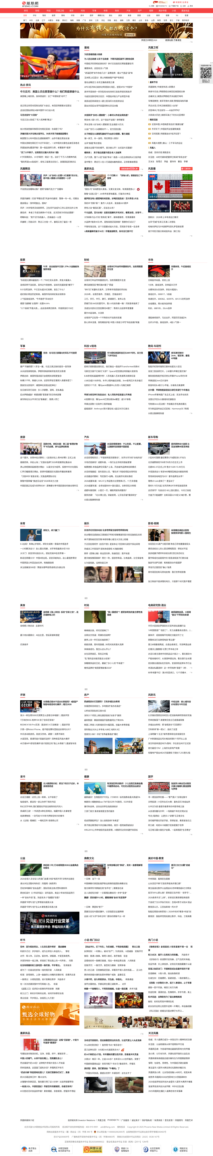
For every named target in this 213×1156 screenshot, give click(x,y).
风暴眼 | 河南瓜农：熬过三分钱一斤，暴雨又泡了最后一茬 (46, 222)
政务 (117, 10)
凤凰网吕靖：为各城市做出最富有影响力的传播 (169, 1049)
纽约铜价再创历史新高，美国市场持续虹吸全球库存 (43, 294)
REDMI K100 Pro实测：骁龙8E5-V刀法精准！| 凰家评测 (45, 724)
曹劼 (180, 161)
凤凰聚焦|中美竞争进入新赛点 (161, 87)
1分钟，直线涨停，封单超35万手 (162, 284)
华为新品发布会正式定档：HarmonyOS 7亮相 (168, 408)
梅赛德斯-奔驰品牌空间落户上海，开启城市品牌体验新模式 (110, 467)
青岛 (146, 20)
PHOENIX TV (162, 6)
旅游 (120, 15)
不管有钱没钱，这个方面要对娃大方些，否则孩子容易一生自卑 (111, 227)
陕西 (159, 20)
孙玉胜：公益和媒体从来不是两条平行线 (166, 1044)
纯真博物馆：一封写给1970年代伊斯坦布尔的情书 (42, 815)
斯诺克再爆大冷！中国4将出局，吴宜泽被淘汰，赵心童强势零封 (48, 558)
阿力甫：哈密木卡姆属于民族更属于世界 (166, 825)
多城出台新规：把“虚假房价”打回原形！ (165, 724)
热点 (22, 85)
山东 (140, 20)
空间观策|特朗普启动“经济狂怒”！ (167, 133)
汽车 (128, 10)
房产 (140, 10)
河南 (109, 20)
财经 (37, 10)
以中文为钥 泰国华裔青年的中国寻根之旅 (166, 806)
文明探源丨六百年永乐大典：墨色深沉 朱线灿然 (169, 801)
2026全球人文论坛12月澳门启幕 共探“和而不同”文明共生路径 (47, 878)
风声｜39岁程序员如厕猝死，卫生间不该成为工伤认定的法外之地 (49, 207)
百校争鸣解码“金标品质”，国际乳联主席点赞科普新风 (43, 888)
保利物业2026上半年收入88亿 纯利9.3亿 (102, 729)
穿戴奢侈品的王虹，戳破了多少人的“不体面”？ (104, 663)
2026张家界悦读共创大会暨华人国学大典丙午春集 (170, 1081)
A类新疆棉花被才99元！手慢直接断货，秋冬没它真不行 (108, 231)
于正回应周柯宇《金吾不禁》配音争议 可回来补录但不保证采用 (112, 544)
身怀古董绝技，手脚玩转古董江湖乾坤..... (102, 984)
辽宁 (43, 20)
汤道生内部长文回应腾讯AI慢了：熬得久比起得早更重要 (108, 308)
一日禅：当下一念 (92, 878)
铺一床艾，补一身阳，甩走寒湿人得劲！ (102, 138)
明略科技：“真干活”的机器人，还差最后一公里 (40, 217)
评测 (72, 15)
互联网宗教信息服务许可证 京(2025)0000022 (84, 1141)
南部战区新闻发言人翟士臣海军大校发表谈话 (104, 101)
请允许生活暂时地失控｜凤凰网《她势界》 (39, 883)
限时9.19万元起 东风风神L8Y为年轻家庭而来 (167, 485)
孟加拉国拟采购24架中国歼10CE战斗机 (37, 110)
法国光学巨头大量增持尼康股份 (162, 399)
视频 (151, 10)
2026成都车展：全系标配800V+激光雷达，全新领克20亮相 (110, 485)
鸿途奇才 (61, 979)
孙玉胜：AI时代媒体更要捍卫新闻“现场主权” (167, 157)
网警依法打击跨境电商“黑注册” (161, 639)
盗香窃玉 (121, 974)
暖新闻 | (88, 152)
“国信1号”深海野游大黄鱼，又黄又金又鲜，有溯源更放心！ (110, 189)
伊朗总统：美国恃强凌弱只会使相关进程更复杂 (41, 376)
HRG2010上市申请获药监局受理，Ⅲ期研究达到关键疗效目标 (111, 830)
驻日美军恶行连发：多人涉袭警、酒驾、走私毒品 (42, 390)
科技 (49, 10)
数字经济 (185, 20)
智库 (44, 15)
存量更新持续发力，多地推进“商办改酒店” (102, 706)
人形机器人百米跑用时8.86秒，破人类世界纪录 (170, 74)
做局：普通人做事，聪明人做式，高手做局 (103, 956)
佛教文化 (101, 15)
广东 (84, 20)
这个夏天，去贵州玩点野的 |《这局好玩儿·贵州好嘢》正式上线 (48, 457)
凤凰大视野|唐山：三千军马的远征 (167, 143)
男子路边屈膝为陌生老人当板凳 (107, 152)
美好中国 (163, 10)
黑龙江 (64, 20)
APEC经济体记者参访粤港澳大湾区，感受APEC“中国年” (108, 87)
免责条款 (158, 1120)
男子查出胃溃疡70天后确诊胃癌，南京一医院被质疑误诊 (109, 825)
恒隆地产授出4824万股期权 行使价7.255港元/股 (169, 752)
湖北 (115, 20)
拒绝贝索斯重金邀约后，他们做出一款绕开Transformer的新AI (111, 366)
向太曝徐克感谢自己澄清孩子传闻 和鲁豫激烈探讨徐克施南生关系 (113, 534)
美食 (129, 15)
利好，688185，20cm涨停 (160, 308)
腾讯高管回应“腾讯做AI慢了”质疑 (98, 284)
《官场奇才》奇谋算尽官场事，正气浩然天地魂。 (170, 959)
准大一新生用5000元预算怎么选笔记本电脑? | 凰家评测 (44, 715)
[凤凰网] (30, 6)
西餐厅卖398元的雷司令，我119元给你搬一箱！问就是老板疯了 (111, 303)
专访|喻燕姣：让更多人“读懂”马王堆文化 (166, 815)
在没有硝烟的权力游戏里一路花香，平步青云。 (41, 965)
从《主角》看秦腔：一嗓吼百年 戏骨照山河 (39, 820)
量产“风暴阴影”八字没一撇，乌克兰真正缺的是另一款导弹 (45, 366)
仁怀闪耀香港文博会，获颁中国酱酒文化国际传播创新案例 (45, 471)
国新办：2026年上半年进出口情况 (163, 217)
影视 (150, 523)
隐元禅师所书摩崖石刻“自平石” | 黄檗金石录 (103, 888)
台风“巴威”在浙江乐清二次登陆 (161, 222)
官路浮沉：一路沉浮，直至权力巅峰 (100, 965)
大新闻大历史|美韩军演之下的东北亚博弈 (166, 115)
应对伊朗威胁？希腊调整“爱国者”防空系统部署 (40, 394)
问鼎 (71, 960)
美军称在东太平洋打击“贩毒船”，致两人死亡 (39, 399)
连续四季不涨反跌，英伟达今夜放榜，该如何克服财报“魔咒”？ (47, 284)
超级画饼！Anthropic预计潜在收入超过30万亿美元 (106, 408)
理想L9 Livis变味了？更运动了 (161, 481)
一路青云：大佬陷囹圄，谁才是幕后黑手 (38, 979)
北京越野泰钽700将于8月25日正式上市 (165, 462)
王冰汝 (151, 161)
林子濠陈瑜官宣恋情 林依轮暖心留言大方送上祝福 (106, 539)
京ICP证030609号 (61, 1136)
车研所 (157, 346)
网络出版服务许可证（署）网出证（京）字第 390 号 (69, 1131)
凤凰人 (153, 147)
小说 (174, 10)
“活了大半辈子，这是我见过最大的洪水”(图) (39, 152)
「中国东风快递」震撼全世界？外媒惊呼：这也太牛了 (108, 1073)
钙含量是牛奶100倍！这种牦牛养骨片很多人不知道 (42, 1063)
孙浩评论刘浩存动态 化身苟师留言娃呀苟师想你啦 (106, 530)
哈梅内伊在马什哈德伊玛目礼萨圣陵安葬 (166, 226)
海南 (72, 20)
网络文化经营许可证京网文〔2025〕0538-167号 (138, 1136)
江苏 (96, 20)
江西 (128, 20)
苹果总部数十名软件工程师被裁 (98, 404)
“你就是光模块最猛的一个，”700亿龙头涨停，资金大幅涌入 (45, 280)
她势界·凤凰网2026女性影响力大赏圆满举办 (167, 1077)
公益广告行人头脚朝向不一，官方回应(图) (102, 129)
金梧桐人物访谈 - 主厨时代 (32, 625)
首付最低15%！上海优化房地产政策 (164, 748)
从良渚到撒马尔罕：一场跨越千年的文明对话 (168, 811)
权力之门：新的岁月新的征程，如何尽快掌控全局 (42, 993)
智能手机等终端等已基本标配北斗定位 (165, 366)
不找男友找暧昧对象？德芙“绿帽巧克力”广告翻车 (41, 189)
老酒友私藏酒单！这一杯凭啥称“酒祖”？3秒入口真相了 (172, 668)
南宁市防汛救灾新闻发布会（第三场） (165, 231)
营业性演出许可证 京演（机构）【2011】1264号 (127, 1141)
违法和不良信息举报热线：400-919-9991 (80, 1127)
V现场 (93, 346)
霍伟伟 (173, 161)
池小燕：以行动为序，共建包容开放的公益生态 (169, 1053)
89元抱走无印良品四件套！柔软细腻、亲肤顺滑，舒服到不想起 (47, 1091)
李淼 (166, 161)
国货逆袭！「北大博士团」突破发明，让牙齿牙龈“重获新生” (110, 495)
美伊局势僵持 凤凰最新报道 (161, 196)
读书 (82, 15)
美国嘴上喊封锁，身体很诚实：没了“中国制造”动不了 (43, 96)
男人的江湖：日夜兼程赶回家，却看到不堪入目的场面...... (109, 970)
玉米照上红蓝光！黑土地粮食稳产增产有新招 (104, 77)
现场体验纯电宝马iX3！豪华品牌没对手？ (166, 476)
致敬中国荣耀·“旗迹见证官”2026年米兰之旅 (39, 481)
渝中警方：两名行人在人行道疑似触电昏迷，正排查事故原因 (111, 162)
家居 (139, 15)
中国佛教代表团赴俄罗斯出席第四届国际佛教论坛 (106, 883)
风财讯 (152, 694)
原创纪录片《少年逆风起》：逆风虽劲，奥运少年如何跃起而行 (47, 892)
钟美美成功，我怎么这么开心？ (98, 649)
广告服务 (125, 1120)
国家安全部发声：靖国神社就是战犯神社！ (39, 385)
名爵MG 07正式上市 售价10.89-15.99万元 (166, 467)
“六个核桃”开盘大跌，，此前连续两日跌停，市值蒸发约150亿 (46, 308)
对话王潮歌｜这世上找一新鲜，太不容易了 (39, 797)
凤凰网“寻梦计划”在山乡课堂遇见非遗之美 (38, 907)
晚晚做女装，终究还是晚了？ (97, 630)
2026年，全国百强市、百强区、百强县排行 (103, 294)
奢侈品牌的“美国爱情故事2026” (98, 668)
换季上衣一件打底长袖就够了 (97, 639)
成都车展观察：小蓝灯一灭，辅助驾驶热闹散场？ (106, 490)
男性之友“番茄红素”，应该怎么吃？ (99, 208)
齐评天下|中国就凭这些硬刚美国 (166, 129)
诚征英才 (136, 1120)
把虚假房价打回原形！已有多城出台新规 (102, 701)
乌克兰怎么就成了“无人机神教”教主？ (36, 119)
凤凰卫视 (60, 10)
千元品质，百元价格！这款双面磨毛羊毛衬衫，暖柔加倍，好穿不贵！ (113, 213)
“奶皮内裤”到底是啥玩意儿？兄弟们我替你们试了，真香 (45, 1072)
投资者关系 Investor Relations (81, 1120)
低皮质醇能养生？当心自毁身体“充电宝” (101, 820)
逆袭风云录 (70, 974)
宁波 (177, 20)
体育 (106, 10)
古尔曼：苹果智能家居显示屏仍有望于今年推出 (169, 390)
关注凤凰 (153, 1033)
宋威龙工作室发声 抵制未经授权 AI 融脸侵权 (103, 548)
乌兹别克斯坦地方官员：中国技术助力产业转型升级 (107, 96)
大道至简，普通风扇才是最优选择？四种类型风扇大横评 (45, 738)
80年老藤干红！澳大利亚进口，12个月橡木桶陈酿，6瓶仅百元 (175, 672)
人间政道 (58, 970)
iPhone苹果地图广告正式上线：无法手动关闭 (168, 394)
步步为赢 (133, 988)
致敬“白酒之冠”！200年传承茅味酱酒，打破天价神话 (107, 194)
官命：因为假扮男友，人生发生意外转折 (38, 946)
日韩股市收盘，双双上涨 (159, 280)
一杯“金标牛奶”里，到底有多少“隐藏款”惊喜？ (40, 897)
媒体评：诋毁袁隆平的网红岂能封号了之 (166, 635)
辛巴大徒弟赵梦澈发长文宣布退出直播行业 (167, 625)
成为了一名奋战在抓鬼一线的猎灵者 (36, 970)
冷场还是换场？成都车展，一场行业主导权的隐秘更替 (108, 462)
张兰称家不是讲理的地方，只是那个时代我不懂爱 (170, 581)
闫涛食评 (24, 644)
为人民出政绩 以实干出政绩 (96, 59)
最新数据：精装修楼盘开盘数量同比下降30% (104, 720)
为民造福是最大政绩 (93, 54)
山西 (153, 20)
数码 (63, 15)
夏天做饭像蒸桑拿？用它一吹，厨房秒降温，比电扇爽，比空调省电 (113, 558)
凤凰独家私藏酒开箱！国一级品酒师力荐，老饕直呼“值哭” (45, 148)
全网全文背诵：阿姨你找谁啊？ (98, 635)
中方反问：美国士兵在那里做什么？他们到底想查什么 (49, 91)
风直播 (152, 168)
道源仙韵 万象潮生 (173, 40)
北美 (37, 20)
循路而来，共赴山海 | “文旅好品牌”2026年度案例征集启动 (46, 462)
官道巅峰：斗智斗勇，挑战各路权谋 (164, 973)
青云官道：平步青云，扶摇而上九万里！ (38, 998)
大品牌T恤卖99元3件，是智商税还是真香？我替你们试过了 (110, 222)
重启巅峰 (62, 946)
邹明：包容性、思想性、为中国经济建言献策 (168, 1063)
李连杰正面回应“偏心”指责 (159, 567)
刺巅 (58, 988)
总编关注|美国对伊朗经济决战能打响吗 (165, 96)
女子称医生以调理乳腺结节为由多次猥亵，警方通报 (107, 133)
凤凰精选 (25, 168)
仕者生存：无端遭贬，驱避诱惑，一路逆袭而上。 (170, 978)
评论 (34, 15)
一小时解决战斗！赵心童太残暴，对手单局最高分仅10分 (45, 548)
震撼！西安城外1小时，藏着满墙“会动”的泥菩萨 (105, 897)
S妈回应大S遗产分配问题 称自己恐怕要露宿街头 (169, 544)
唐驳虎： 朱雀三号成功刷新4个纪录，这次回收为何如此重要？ (47, 212)
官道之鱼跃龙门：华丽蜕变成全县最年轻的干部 (169, 968)
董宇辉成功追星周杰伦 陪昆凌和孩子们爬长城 (168, 558)
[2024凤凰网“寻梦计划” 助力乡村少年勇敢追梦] (181, 2)
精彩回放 (154, 119)
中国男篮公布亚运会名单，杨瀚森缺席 (37, 562)
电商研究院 (154, 605)
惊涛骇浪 (67, 965)
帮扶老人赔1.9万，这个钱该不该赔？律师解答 (104, 119)
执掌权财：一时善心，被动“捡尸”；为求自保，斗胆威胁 (108, 951)
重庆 (134, 20)
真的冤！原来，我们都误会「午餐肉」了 (102, 1068)
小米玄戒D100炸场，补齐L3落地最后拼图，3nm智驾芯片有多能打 (113, 380)
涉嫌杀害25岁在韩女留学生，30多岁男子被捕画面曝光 (44, 133)
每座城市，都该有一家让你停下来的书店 (38, 801)
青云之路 (136, 946)
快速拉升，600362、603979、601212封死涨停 (169, 299)
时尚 (83, 10)
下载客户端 (174, 6)
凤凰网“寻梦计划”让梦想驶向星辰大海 (36, 902)
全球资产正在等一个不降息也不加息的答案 (103, 317)
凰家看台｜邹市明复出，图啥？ (34, 203)
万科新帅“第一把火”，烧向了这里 (162, 729)
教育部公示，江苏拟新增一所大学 (163, 907)
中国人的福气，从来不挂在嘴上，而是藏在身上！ (42, 1058)
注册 (184, 6)
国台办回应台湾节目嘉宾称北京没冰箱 (101, 105)
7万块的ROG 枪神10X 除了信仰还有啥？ (37, 720)
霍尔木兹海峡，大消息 (94, 313)
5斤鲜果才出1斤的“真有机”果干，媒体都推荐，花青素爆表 (109, 217)
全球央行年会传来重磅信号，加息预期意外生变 (105, 280)
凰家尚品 (185, 10)
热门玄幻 (95, 940)
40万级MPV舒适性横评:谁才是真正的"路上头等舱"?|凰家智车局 (48, 743)
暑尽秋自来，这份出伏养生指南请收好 (101, 806)
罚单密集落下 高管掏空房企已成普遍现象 (166, 720)
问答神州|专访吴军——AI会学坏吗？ (164, 110)
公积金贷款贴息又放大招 (95, 710)
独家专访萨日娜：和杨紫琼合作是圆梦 (165, 562)
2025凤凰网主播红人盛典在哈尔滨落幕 (165, 1091)
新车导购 (153, 437)
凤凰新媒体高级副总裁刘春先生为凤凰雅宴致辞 (169, 1058)
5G (177, 15)
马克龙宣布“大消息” (29, 115)
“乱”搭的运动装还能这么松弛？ (97, 658)
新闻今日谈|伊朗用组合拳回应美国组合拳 (166, 91)
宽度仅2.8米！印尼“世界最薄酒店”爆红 (101, 734)
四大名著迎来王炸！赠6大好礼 (33, 1077)
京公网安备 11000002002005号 (111, 1131)
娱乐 (71, 10)
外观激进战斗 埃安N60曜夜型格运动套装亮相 (168, 471)
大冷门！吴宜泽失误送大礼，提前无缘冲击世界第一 (43, 553)
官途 (125, 956)
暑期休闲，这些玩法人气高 (96, 68)
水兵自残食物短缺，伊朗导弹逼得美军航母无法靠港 (43, 371)
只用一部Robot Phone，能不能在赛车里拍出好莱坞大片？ (46, 729)
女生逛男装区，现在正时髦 (96, 653)
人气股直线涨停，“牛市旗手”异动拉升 (36, 299)
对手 (124, 984)
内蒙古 (50, 20)
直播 (25, 15)
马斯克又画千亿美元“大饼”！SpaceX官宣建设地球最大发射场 (111, 371)
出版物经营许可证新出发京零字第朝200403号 (146, 1131)
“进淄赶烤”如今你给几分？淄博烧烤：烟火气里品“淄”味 (108, 73)
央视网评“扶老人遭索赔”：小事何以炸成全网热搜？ (106, 115)
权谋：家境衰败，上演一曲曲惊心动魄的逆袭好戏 (42, 974)
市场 (150, 259)
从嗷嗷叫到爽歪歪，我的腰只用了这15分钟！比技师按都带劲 (46, 1082)
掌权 (67, 951)
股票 (53, 15)
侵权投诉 (121, 1127)
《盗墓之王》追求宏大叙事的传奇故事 (37, 988)
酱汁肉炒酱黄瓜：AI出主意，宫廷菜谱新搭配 (40, 635)
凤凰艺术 (189, 1120)
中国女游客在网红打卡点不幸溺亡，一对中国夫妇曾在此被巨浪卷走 (49, 143)
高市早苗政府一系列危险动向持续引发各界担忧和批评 (108, 91)
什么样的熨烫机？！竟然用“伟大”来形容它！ (103, 1045)
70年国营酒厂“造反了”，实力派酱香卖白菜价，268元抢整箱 (170, 630)
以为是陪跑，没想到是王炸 (96, 562)
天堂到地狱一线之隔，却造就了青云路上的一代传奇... (43, 960)
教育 (158, 15)
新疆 (57, 20)
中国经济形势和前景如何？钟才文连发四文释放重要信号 (109, 63)
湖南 (121, 20)
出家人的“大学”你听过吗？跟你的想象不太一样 (104, 916)
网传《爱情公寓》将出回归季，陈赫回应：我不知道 (107, 553)
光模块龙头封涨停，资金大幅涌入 (163, 289)
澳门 (25, 20)
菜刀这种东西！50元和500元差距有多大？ (102, 1050)
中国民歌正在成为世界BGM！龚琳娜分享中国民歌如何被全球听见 (49, 485)
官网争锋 (121, 965)
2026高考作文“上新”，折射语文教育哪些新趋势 (169, 897)
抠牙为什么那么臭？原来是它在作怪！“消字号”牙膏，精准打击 (170, 893)
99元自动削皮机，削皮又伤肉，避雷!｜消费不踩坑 (42, 734)
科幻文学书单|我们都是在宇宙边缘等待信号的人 (41, 806)
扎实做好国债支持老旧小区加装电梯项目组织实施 (170, 715)
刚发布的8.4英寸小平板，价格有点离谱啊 (166, 385)
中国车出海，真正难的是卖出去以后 (37, 76)
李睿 (186, 161)
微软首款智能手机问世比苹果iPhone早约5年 (167, 376)
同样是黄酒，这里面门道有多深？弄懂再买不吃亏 (42, 1068)
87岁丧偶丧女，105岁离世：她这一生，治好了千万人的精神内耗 (48, 157)
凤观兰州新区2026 (149, 40)
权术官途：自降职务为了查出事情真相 (165, 996)
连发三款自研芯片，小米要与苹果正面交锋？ (168, 371)
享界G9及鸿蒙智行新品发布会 (182, 211)
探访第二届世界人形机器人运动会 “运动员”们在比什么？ (158, 211)
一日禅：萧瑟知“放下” (93, 907)
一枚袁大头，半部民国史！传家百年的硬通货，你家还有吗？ (46, 1086)
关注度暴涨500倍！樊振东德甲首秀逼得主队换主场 (42, 567)
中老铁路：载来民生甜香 (159, 878)
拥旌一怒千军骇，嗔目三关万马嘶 (163, 987)
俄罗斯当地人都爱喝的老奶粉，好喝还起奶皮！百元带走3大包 (111, 198)
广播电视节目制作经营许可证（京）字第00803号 (93, 1136)
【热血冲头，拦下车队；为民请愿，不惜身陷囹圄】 (107, 946)
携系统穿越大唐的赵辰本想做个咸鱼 (100, 974)
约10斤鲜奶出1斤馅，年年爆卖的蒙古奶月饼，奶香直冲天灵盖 (111, 1054)
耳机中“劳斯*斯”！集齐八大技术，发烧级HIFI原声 (106, 203)
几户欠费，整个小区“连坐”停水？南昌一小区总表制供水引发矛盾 (112, 157)
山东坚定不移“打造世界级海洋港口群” (164, 883)
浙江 (171, 20)
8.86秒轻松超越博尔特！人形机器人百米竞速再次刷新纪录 (109, 376)
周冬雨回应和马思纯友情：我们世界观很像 (167, 572)
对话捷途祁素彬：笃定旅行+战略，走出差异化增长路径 (108, 476)
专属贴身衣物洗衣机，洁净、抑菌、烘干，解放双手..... (44, 1054)
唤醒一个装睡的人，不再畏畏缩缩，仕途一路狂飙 (106, 988)
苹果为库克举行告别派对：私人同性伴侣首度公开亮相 (108, 394)
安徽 (78, 20)
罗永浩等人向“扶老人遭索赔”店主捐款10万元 (104, 124)
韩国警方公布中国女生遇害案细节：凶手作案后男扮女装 (45, 138)
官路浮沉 (139, 951)
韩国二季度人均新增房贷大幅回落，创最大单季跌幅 (107, 724)
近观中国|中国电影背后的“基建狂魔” (168, 124)
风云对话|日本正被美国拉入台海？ (163, 105)
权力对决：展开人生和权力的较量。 (164, 954)
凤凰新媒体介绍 (27, 1120)
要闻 (86, 47)
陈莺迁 (159, 161)
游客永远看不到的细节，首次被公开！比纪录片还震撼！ (109, 148)
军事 (94, 10)
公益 (148, 15)
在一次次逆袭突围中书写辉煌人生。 (36, 984)
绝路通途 (129, 979)
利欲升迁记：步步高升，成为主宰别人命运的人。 (42, 951)
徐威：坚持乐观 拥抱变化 (159, 152)
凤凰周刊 (179, 1120)
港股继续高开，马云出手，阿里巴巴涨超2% (167, 317)
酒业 (110, 15)
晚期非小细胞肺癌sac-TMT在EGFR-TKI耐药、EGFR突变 (108, 801)
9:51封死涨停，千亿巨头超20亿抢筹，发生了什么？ (43, 289)
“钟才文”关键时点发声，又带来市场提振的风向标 (105, 289)
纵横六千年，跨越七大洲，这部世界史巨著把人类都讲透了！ (46, 380)
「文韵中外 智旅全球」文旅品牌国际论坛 (38, 476)
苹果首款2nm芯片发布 (158, 380)
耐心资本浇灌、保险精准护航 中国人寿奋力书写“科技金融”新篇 (111, 322)
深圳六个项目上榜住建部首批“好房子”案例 (102, 715)
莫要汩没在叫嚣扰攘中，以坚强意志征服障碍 (104, 911)
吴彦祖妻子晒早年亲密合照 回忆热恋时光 (166, 553)
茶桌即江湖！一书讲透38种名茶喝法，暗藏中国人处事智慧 (45, 811)
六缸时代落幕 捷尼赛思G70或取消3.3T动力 (167, 457)
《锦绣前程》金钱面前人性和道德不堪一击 (168, 946)
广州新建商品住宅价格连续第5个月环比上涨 (167, 738)
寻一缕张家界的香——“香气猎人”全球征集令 (167, 797)
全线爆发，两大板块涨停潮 (160, 303)
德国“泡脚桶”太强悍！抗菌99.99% (35, 303)
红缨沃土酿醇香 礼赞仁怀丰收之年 (163, 649)
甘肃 (165, 20)
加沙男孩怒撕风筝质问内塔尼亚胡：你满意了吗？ (42, 129)
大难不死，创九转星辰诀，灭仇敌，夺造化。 (104, 979)
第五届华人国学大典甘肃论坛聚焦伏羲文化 (167, 1067)
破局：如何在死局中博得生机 (161, 1001)
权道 (56, 984)
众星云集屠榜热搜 (156, 413)
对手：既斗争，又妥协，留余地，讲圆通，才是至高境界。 (45, 956)
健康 (167, 15)
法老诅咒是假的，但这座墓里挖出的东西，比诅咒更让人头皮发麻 (112, 1040)
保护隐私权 (147, 1120)
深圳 (90, 20)
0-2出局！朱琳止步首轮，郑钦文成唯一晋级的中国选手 (44, 544)
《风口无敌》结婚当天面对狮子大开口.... (166, 1011)
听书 (22, 940)
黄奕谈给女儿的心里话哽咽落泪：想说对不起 (168, 548)
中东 (31, 20)
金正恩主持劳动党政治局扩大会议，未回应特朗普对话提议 (45, 105)
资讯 (26, 10)
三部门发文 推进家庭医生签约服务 (99, 811)
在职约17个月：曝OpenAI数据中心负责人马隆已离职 (107, 385)
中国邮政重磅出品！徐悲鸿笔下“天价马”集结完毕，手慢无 (109, 1064)
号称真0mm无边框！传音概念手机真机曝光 (167, 404)
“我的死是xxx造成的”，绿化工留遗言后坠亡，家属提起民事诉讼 (48, 161)
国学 (91, 15)
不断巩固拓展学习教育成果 (122, 59)
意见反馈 (169, 1120)
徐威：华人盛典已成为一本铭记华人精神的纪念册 (170, 1039)
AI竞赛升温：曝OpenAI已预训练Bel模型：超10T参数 (107, 399)
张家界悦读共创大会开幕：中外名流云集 (166, 1086)
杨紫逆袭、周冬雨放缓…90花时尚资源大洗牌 (104, 644)
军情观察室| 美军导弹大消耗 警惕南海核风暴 (168, 101)
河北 (103, 20)
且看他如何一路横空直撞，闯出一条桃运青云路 (105, 960)
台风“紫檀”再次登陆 (93, 143)
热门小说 (153, 940)
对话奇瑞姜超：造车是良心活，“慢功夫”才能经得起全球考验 (110, 471)
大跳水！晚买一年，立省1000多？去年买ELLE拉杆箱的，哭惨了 (112, 1059)
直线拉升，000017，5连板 (160, 294)
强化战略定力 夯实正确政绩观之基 (99, 82)
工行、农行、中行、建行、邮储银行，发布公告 (105, 299)
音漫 (186, 15)
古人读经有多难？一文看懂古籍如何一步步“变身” (105, 892)
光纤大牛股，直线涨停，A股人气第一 (164, 322)
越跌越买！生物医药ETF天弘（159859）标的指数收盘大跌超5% (112, 797)
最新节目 (154, 82)
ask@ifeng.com (107, 1127)
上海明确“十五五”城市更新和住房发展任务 (166, 734)
